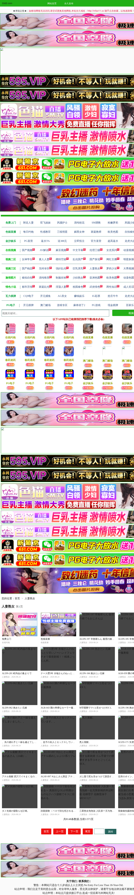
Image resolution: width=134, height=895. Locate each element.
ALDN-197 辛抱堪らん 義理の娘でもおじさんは (103, 639)
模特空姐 (61, 259)
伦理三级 (95, 250)
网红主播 (111, 259)
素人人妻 (44, 259)
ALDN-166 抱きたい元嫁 (91, 673)
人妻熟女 (95, 268)
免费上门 (10, 341)
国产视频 (27, 250)
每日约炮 (88, 341)
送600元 (88, 365)
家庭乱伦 (44, 286)
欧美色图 (111, 277)
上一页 (60, 831)
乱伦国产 (78, 259)
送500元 (10, 387)
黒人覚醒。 (85, 742)
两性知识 (111, 286)
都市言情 (27, 286)
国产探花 (95, 259)
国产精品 (27, 268)
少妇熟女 (78, 277)
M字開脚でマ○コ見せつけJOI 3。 (96, 708)
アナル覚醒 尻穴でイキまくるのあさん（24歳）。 (27, 776)
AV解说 (44, 250)
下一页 (74, 831)
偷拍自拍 (27, 277)
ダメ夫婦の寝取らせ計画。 (15, 811)
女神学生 (27, 259)
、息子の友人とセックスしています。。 (61, 742)
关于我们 (71, 881)
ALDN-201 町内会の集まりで (17, 673)
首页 (17, 598)
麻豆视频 (61, 250)
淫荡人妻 (61, 286)
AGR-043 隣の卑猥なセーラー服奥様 (59, 708)
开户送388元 (88, 387)
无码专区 (44, 268)
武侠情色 (95, 286)
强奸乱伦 (61, 268)
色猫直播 (45, 639)
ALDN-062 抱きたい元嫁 (14, 708)
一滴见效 (10, 364)
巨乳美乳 (78, 268)
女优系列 (111, 250)
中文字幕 (78, 250)
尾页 (87, 831)
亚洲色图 (95, 277)
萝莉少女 (111, 268)
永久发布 (68, 3)
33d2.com (7, 3)
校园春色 (78, 286)
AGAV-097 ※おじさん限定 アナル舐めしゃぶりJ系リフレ (70, 776)
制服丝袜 (61, 277)
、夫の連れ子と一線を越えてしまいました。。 (26, 742)
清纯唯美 (44, 277)
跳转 (110, 831)
